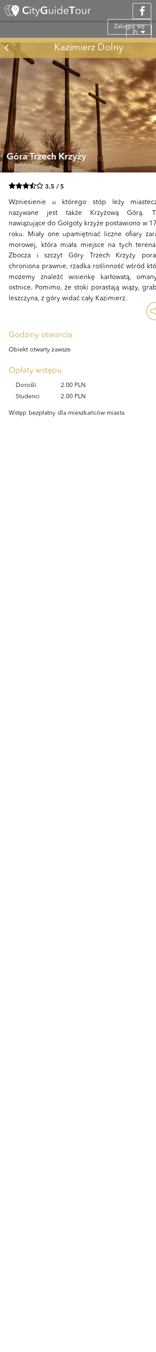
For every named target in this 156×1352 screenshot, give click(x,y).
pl (137, 33)
